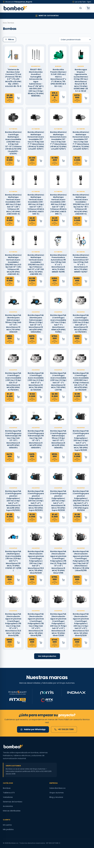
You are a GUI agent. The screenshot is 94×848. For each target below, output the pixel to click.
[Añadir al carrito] (18, 98)
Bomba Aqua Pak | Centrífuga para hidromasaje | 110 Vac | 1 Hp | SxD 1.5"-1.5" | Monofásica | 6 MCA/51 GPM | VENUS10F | (36, 439)
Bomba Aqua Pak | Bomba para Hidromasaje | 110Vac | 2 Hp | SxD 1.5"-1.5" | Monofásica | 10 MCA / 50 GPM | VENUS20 (13, 323)
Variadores (8, 797)
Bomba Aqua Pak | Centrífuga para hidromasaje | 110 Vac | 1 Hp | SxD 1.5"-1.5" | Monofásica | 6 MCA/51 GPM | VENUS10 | (13, 439)
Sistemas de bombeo (12, 801)
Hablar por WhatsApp (35, 729)
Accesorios (8, 806)
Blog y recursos (56, 797)
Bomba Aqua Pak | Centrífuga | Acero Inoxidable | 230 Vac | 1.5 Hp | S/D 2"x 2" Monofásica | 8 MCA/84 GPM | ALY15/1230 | (13, 381)
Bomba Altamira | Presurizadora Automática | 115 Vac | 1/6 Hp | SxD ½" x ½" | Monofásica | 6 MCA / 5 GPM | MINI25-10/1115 (58, 263)
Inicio (5, 23)
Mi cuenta (7, 825)
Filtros (11, 39)
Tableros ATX (9, 792)
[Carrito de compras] (88, 8)
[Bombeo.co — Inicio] (15, 8)
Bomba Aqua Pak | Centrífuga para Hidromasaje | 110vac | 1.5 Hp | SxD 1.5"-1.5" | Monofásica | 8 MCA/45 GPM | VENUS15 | (58, 439)
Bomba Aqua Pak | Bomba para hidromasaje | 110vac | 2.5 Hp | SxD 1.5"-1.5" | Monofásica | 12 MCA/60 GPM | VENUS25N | (36, 323)
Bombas (7, 788)
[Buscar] (80, 8)
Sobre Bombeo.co (57, 788)
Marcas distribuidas (11, 811)
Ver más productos (47, 656)
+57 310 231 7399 (66, 729)
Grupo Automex (56, 792)
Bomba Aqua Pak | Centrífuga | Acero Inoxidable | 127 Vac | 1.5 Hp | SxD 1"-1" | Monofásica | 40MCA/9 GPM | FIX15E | (58, 323)
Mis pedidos (8, 829)
